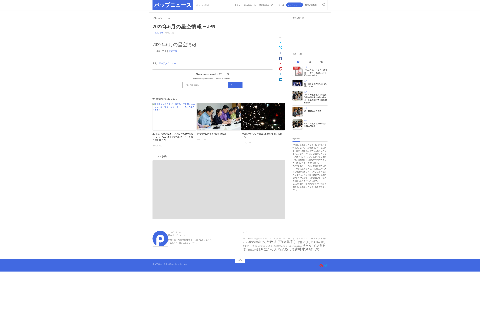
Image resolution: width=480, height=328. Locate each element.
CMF (245, 239)
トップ (238, 5)
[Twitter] (326, 265)
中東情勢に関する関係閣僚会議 (211, 133)
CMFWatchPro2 (253, 239)
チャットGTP (305, 239)
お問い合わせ (311, 5)
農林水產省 (306, 249)
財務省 (252, 250)
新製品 (261, 246)
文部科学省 (250, 246)
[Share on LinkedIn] (281, 76)
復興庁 (291, 242)
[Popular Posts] (310, 62)
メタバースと (315, 239)
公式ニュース (250, 5)
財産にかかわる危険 (275, 249)
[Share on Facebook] (281, 55)
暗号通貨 (284, 246)
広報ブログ (173, 51)
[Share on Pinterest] (281, 66)
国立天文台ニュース (168, 63)
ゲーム (272, 239)
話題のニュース (266, 5)
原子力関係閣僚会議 (312, 111)
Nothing (261, 239)
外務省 (275, 242)
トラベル (280, 5)
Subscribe (235, 85)
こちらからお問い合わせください (182, 243)
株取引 (292, 246)
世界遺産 (257, 242)
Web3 (267, 239)
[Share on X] (281, 45)
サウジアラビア (281, 239)
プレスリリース (295, 5)
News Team (159, 33)
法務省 (309, 245)
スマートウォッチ (294, 239)
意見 (304, 242)
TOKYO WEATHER (310, 32)
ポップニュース (173, 5)
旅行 (266, 246)
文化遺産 (318, 242)
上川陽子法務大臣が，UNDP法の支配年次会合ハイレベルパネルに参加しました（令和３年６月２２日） (172, 136)
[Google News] (321, 265)
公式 (305, 67)
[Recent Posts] (298, 62)
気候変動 (298, 246)
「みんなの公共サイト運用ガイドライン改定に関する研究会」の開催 (315, 72)
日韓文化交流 (275, 246)
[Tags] (322, 62)
